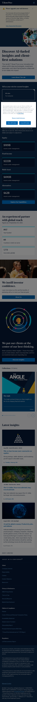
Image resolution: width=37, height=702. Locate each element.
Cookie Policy (20, 113)
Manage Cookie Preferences (18, 118)
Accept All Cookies (25, 122)
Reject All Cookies (12, 122)
